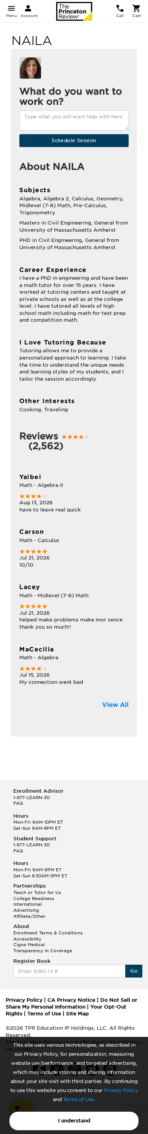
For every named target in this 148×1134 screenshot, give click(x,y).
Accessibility (27, 939)
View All (115, 704)
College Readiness (33, 898)
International (27, 904)
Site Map (77, 1013)
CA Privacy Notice (71, 1000)
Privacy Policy (121, 1090)
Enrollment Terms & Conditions (48, 933)
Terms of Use (78, 1099)
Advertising (26, 910)
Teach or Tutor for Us (37, 892)
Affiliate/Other (29, 916)
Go (133, 971)
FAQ (18, 803)
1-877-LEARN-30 (31, 797)
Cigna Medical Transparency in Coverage (42, 947)
